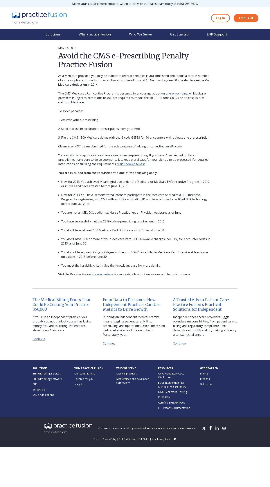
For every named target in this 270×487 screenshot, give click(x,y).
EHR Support (217, 34)
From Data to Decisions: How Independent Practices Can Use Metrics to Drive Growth (131, 304)
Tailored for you (83, 379)
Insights (79, 384)
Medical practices (126, 373)
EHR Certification (127, 439)
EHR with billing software (47, 379)
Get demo (206, 384)
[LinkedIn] (217, 429)
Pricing (204, 373)
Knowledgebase (103, 274)
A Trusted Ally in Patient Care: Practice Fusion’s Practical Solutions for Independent (201, 304)
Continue (39, 339)
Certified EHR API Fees (171, 402)
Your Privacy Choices (163, 439)
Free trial (205, 379)
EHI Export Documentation (174, 408)
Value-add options (43, 395)
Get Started (179, 34)
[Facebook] (211, 429)
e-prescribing (178, 93)
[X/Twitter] (204, 429)
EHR (35, 384)
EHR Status (143, 439)
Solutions (53, 34)
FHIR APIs (164, 397)
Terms (96, 439)
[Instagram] (224, 429)
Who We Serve (140, 34)
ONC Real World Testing (172, 392)
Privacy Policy (109, 439)
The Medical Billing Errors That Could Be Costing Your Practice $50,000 (62, 304)
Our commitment (84, 373)
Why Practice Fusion (95, 34)
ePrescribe (39, 389)
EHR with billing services (47, 373)
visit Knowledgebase (131, 164)
